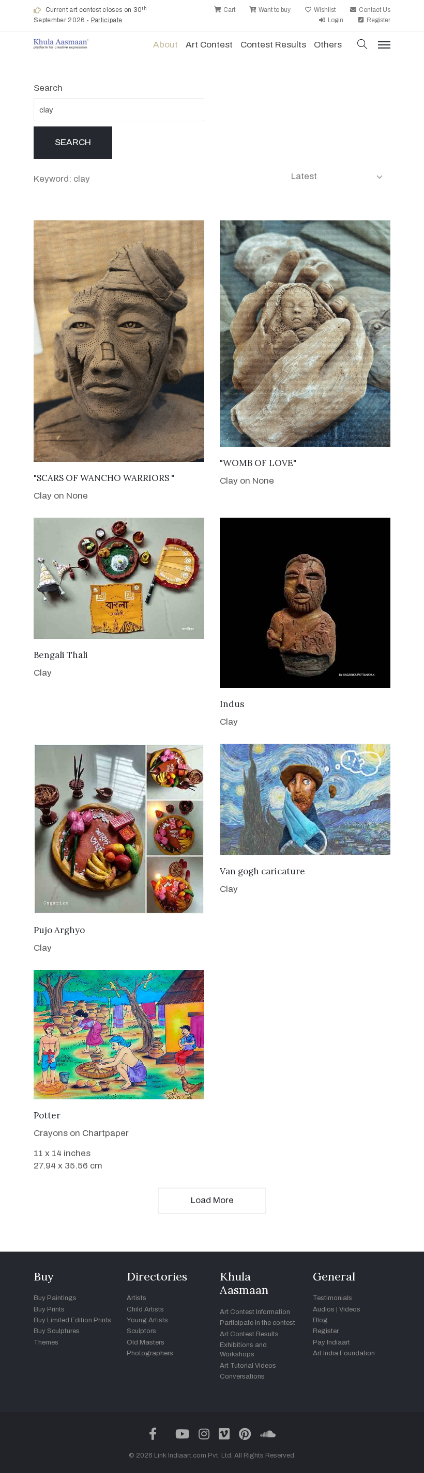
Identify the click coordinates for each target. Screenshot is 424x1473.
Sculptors (141, 1331)
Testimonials (332, 1298)
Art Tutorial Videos (248, 1365)
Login (334, 20)
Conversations (242, 1376)
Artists (136, 1298)
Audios (324, 1309)
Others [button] (328, 45)
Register (377, 20)
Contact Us (373, 9)
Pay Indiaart (331, 1342)
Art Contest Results (249, 1334)
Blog (320, 1320)
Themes (46, 1342)
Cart (228, 9)
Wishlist (324, 9)
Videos (349, 1309)
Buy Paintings (55, 1298)
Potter (47, 1115)
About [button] (165, 45)
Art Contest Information (255, 1312)
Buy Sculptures (57, 1331)
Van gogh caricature (262, 871)
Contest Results (273, 45)
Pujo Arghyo (59, 930)
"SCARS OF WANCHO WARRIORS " (104, 478)
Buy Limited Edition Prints (72, 1320)
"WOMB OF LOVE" (258, 463)
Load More (212, 1200)
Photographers (150, 1353)
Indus (232, 704)
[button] (362, 45)
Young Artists (147, 1320)
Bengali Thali (61, 655)
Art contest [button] (209, 45)
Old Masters (145, 1342)
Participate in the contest (257, 1322)
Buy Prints (49, 1309)
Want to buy (274, 9)
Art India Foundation (344, 1353)
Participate (107, 20)
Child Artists (145, 1309)
